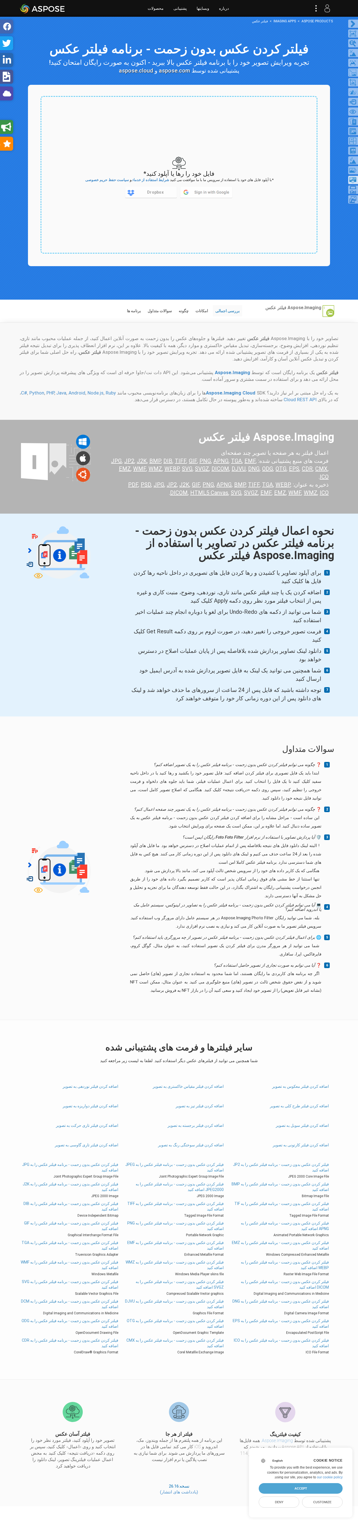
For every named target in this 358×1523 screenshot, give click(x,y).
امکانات (202, 311)
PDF (133, 484)
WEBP (171, 468)
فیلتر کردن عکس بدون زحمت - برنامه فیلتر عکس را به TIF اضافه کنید (281, 1206)
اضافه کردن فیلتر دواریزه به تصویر (90, 1106)
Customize (322, 1502)
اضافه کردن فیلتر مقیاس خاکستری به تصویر (188, 1086)
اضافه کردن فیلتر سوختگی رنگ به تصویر (190, 1145)
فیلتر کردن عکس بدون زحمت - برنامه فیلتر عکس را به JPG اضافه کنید (70, 1167)
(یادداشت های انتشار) (179, 1492)
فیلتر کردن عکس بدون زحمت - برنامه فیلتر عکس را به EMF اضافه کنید (175, 1245)
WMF (139, 468)
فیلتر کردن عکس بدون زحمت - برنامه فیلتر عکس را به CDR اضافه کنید (70, 1343)
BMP (155, 461)
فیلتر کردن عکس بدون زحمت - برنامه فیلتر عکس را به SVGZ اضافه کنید (179, 1284)
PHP (50, 393)
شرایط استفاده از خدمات (151, 180)
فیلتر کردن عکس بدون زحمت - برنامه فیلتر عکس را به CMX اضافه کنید (174, 1343)
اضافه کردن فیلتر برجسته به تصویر (195, 1125)
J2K (142, 461)
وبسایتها (203, 8)
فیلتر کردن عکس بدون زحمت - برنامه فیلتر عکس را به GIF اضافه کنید (71, 1226)
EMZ (125, 468)
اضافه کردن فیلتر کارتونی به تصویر (301, 1145)
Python (36, 393)
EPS (294, 468)
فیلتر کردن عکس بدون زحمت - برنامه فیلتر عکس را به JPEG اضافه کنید (174, 1167)
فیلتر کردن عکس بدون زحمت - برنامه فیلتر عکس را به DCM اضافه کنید (69, 1304)
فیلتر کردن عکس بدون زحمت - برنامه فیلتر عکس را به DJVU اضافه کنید (174, 1304)
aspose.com (174, 70)
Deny (279, 1502)
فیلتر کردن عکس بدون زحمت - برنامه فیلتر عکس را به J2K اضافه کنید (70, 1187)
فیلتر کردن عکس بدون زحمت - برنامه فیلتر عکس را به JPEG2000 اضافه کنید (179, 1187)
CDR (307, 468)
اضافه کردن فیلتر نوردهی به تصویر (90, 1086)
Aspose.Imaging (277, 1440)
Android (77, 393)
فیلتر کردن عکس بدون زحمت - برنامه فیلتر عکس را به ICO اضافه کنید (281, 1343)
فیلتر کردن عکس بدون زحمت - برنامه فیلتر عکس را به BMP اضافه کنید (280, 1187)
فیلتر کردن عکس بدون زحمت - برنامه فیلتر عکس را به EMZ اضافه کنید (280, 1245)
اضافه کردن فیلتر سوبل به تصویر (302, 1125)
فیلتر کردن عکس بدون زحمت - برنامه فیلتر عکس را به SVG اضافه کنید (70, 1284)
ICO (324, 476)
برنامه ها (134, 311)
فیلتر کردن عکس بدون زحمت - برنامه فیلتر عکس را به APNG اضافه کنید (285, 1226)
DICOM (220, 468)
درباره (224, 8)
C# (24, 393)
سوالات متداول (160, 311)
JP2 (129, 461)
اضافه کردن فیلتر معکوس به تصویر (300, 1086)
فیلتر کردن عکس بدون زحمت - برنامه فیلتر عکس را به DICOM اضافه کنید (285, 1284)
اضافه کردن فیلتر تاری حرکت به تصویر (87, 1125)
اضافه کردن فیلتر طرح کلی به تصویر (299, 1106)
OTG (280, 468)
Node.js (95, 393)
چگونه (184, 311)
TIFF (180, 461)
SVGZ (202, 468)
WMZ (155, 468)
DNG (254, 468)
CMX (321, 468)
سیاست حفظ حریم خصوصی (107, 180)
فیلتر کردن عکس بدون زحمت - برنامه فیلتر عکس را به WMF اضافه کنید (69, 1265)
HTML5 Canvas (209, 492)
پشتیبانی (180, 8)
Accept (301, 1488)
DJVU (239, 468)
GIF (193, 461)
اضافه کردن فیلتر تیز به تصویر (199, 1106)
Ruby (111, 393)
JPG (116, 461)
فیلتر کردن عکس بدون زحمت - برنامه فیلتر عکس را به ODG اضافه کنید (70, 1324)
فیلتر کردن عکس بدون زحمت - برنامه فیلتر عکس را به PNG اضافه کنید (175, 1226)
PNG (205, 461)
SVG (187, 468)
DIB (167, 461)
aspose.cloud (136, 70)
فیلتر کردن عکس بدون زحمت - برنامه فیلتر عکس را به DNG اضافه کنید (280, 1304)
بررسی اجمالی (227, 311)
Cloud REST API (300, 399)
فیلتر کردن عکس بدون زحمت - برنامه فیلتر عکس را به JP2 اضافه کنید (281, 1167)
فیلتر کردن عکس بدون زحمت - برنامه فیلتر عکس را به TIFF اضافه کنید (175, 1206)
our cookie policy (330, 1477)
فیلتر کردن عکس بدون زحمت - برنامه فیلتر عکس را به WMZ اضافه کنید (174, 1265)
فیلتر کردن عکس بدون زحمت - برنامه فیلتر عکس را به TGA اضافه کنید (70, 1245)
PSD (146, 484)
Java (61, 393)
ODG (267, 468)
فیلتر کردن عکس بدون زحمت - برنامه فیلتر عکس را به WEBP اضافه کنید (285, 1265)
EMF (250, 461)
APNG (221, 461)
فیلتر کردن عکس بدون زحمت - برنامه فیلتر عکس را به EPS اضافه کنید (281, 1324)
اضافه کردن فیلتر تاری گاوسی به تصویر (86, 1145)
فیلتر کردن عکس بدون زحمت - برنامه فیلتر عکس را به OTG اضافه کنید (175, 1324)
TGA (236, 461)
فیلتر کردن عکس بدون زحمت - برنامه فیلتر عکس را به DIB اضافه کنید (70, 1206)
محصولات (156, 8)
